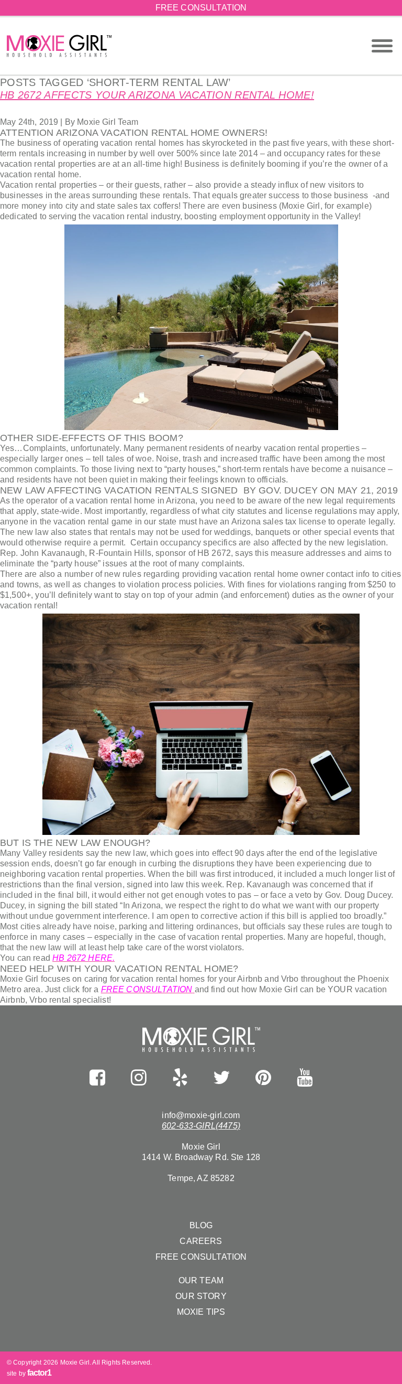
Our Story (200, 1296)
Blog (201, 1225)
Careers (201, 1241)
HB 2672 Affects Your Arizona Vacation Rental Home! (157, 95)
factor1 (39, 1372)
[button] (382, 46)
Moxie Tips (201, 1311)
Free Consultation (201, 7)
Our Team (201, 1280)
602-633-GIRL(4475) (201, 1125)
